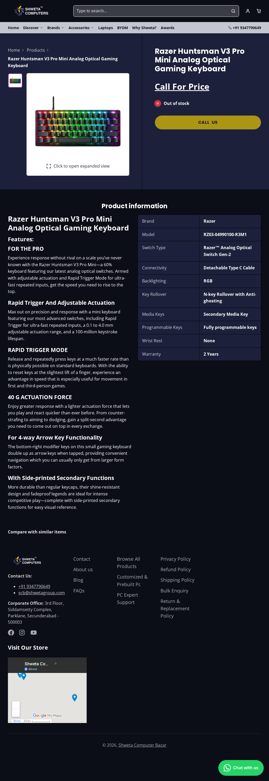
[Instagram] (22, 632)
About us (83, 569)
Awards (167, 27)
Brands (53, 27)
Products (36, 50)
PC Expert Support (127, 598)
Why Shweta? (144, 27)
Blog (78, 580)
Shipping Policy (177, 580)
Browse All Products (128, 562)
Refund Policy (176, 569)
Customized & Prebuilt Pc (132, 580)
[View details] (28, 560)
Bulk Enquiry (174, 590)
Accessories (79, 27)
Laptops (105, 27)
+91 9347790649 (247, 27)
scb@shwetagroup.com (41, 593)
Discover (31, 27)
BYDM (122, 27)
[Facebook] (11, 632)
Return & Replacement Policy (175, 608)
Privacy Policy (176, 559)
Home (13, 27)
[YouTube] (33, 632)
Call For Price (182, 86)
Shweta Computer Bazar (142, 745)
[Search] (233, 11)
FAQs (79, 590)
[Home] (32, 11)
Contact (81, 559)
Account (247, 11)
